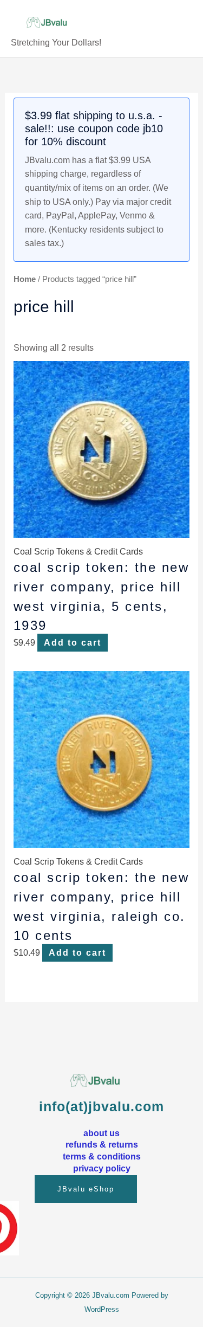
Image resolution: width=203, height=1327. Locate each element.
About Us (101, 1133)
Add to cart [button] (72, 642)
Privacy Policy (101, 1168)
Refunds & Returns (102, 1144)
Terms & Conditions (102, 1156)
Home (25, 279)
